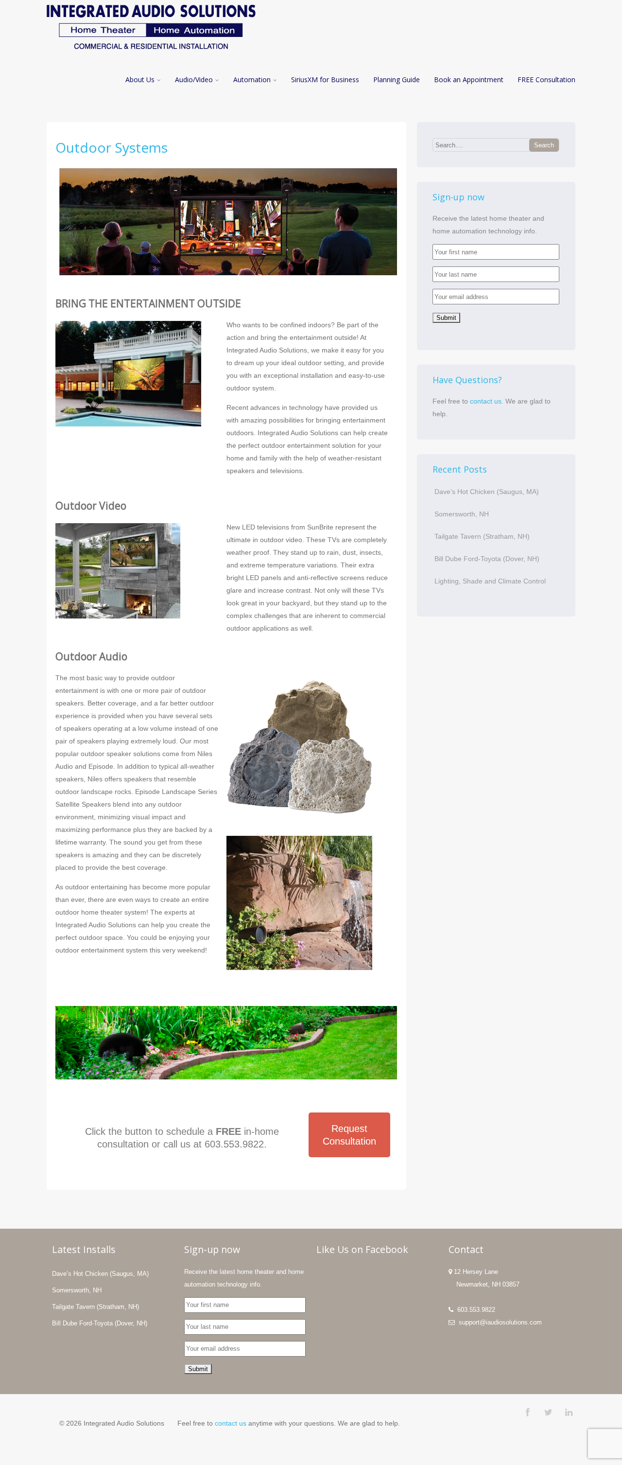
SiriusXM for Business (325, 79)
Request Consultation (349, 1135)
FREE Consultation (546, 79)
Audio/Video (194, 79)
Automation (252, 79)
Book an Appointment (468, 79)
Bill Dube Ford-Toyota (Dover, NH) (486, 559)
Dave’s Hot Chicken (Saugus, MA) (486, 491)
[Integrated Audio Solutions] (151, 51)
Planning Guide (396, 79)
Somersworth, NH (461, 514)
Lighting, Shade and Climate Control (490, 581)
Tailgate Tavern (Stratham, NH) (482, 536)
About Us (140, 79)
